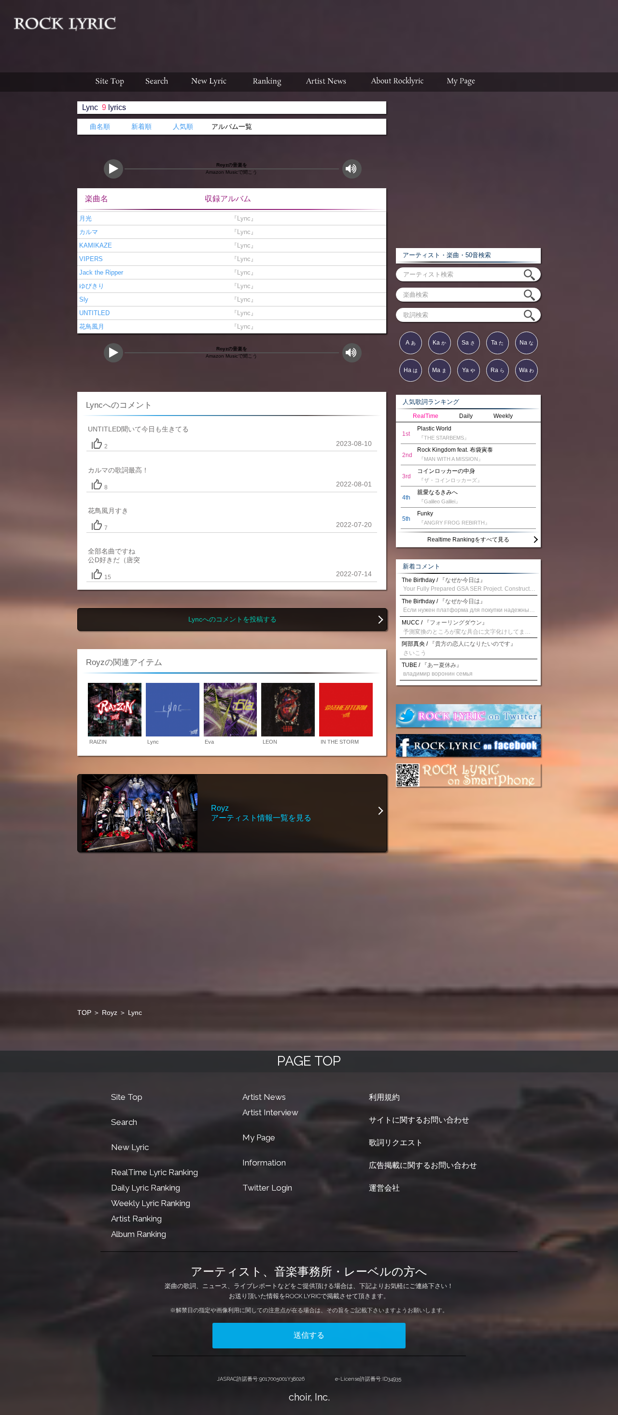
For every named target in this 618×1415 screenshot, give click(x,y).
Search (124, 1122)
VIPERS (90, 259)
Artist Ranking (136, 1218)
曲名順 (100, 126)
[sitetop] (108, 82)
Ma (439, 370)
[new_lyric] (209, 82)
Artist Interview (270, 1112)
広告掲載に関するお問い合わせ (423, 1165)
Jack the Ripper (100, 272)
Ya (468, 370)
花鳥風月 (90, 326)
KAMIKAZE (94, 245)
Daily (466, 416)
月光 (84, 218)
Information (264, 1162)
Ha (411, 370)
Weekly (503, 416)
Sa (468, 342)
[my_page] (461, 82)
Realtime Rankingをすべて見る (468, 539)
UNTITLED (93, 313)
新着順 (141, 126)
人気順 (183, 126)
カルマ (87, 232)
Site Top (126, 1097)
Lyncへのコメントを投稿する (232, 619)
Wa (526, 370)
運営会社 (384, 1188)
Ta (497, 342)
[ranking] (267, 82)
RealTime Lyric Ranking (154, 1172)
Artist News (264, 1097)
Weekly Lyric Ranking (150, 1203)
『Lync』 (242, 218)
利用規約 (384, 1097)
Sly (82, 299)
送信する (309, 1335)
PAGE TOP (309, 1061)
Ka (439, 342)
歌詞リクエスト (396, 1142)
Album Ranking (138, 1234)
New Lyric (130, 1147)
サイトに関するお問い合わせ (419, 1119)
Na (527, 342)
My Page (258, 1137)
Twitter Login (267, 1188)
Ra (498, 370)
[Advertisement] (371, 31)
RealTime (425, 416)
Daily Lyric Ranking (145, 1188)
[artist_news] (327, 82)
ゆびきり (90, 286)
